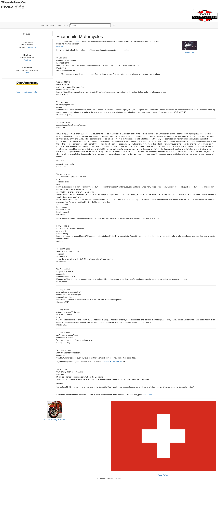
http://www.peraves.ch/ (113, 361)
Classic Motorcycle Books (54, 419)
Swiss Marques (163, 475)
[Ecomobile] (189, 45)
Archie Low (32, 47)
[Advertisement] (109, 497)
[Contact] (114, 25)
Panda (27, 73)
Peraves (26, 34)
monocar (77, 41)
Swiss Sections (47, 25)
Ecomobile (189, 52)
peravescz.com (62, 46)
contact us (148, 394)
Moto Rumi (27, 60)
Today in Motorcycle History (27, 92)
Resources (62, 25)
